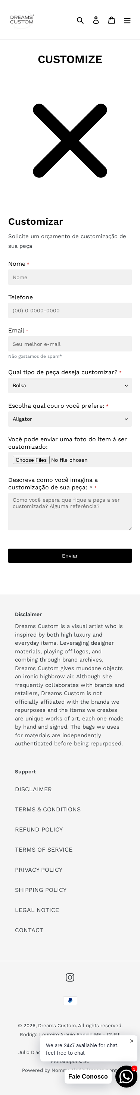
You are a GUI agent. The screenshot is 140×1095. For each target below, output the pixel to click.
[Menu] (127, 20)
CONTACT (29, 930)
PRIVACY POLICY (38, 869)
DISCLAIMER (33, 789)
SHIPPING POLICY (40, 889)
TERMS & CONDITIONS (48, 809)
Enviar (70, 556)
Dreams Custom (57, 1025)
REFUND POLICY (39, 829)
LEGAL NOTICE (37, 909)
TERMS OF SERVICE (43, 849)
